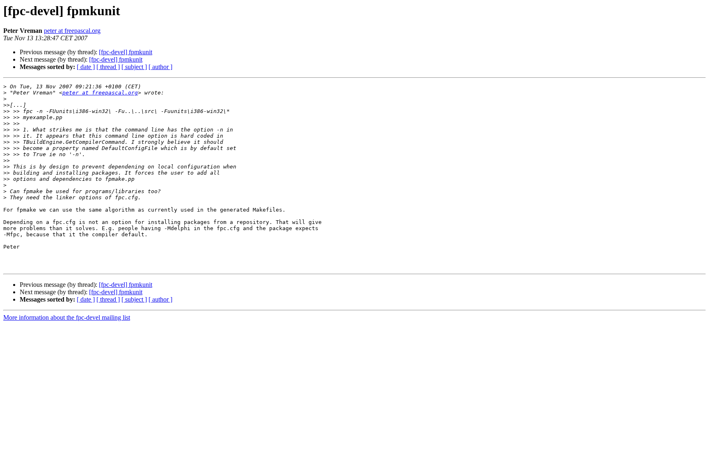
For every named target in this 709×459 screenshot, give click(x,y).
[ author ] (160, 66)
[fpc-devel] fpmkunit (125, 51)
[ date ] (86, 66)
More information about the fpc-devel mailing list (66, 317)
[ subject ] (134, 66)
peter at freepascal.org (72, 30)
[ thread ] (108, 66)
